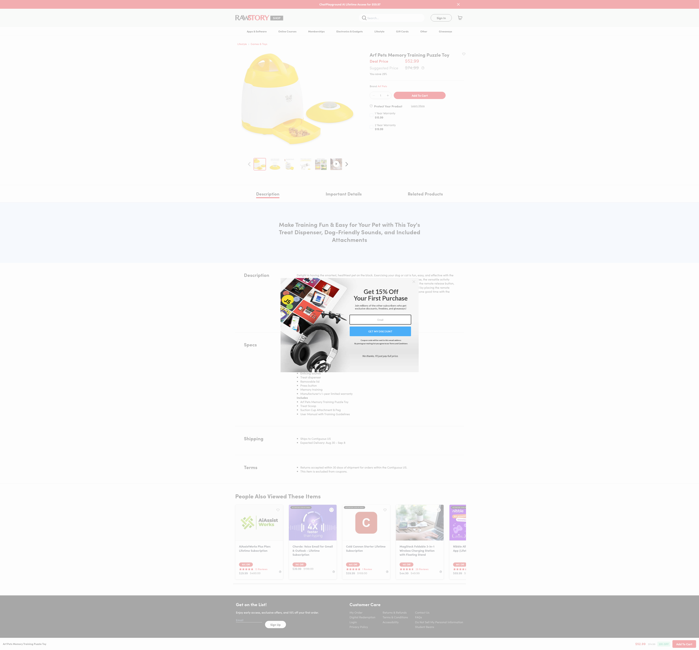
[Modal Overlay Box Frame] (349, 325)
